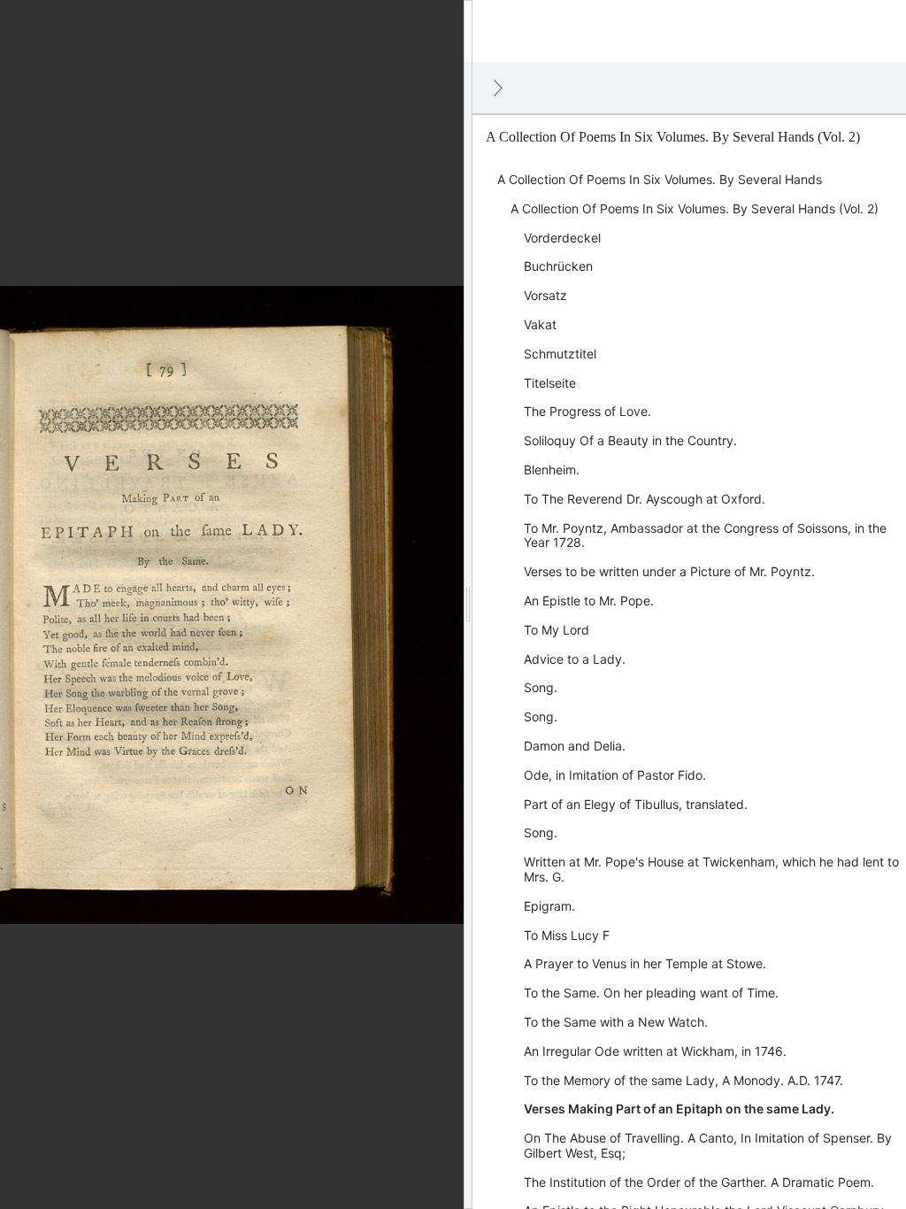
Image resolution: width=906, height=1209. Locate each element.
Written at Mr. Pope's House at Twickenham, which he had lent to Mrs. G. (711, 869)
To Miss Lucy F (567, 935)
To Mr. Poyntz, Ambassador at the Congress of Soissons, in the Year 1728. (705, 535)
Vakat (540, 324)
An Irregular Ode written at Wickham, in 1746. (655, 1051)
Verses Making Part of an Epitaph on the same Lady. (679, 1108)
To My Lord (556, 629)
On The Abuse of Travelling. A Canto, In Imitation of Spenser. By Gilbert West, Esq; (708, 1145)
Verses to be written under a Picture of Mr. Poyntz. (669, 571)
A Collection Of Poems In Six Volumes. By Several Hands (659, 179)
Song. (540, 687)
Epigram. (549, 905)
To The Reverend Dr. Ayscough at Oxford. (644, 498)
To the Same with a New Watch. (616, 1021)
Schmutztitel (560, 353)
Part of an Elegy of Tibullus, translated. (636, 804)
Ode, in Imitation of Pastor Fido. (615, 774)
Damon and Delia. (575, 745)
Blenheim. (552, 469)
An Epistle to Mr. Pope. (589, 600)
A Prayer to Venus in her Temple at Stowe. (645, 963)
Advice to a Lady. (575, 658)
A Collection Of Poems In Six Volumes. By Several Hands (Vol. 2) (695, 208)
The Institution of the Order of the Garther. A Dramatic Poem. (699, 1182)
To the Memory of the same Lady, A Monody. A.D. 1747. (683, 1080)
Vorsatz (545, 295)
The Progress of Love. (587, 411)
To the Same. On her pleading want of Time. (651, 992)
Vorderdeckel (562, 237)
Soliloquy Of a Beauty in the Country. (630, 440)
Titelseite (550, 382)
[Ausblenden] (498, 87)
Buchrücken (558, 265)
